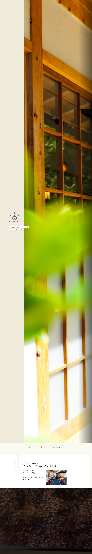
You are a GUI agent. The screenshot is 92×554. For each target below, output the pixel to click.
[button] (55, 484)
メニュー (44, 447)
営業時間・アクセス (58, 447)
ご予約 (32, 447)
